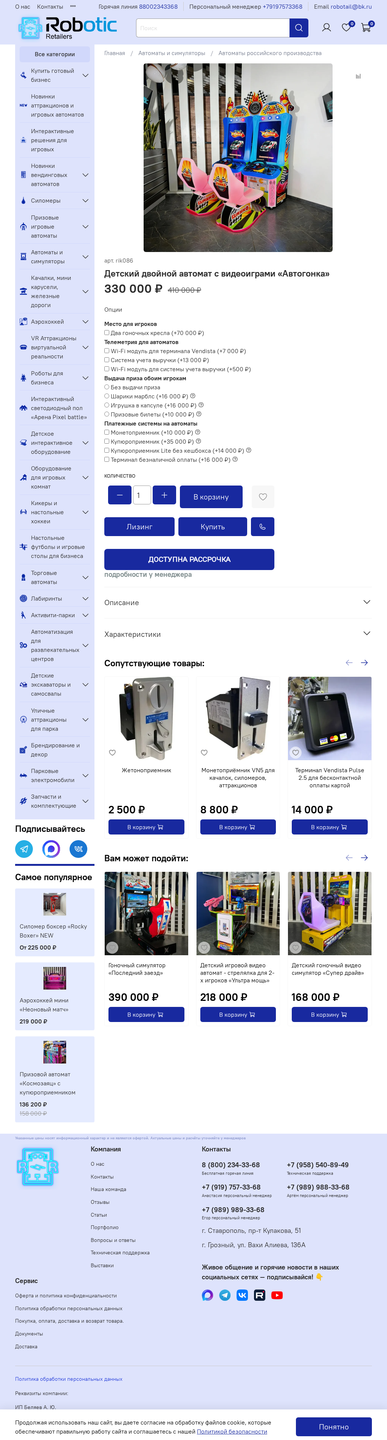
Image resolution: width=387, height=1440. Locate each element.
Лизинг (140, 526)
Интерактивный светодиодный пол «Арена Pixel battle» (59, 408)
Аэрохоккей (47, 321)
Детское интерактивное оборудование (52, 442)
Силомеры (45, 200)
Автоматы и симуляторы (171, 53)
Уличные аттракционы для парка (49, 719)
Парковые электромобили (52, 775)
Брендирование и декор (55, 749)
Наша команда (108, 1189)
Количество (119, 476)
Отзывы (100, 1202)
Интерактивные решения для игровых (52, 140)
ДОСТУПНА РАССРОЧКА (189, 559)
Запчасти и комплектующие (53, 801)
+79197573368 (282, 6)
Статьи (99, 1214)
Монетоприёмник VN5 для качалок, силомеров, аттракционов (238, 777)
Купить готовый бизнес (52, 75)
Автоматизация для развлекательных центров (54, 645)
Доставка (26, 1346)
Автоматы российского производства (270, 53)
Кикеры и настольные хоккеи (47, 512)
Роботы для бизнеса (47, 377)
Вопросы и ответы (113, 1240)
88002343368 (158, 6)
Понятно (334, 1426)
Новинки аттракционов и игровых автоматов (57, 105)
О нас (22, 6)
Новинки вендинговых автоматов (49, 174)
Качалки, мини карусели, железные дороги (51, 291)
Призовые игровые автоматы (45, 226)
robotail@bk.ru (351, 6)
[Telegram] (24, 849)
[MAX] (51, 849)
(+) (157, 333)
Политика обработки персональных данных (68, 1308)
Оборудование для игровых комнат (51, 477)
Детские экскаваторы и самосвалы (51, 684)
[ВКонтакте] (78, 849)
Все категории (55, 54)
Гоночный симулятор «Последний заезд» (137, 968)
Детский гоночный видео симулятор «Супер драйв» (328, 968)
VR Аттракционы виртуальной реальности (53, 347)
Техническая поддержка (120, 1252)
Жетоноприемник (146, 770)
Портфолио (105, 1227)
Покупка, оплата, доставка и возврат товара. (69, 1320)
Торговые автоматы (44, 577)
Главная (114, 53)
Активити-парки (53, 615)
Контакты (50, 6)
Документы (29, 1333)
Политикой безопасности (232, 1431)
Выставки (102, 1265)
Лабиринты (46, 598)
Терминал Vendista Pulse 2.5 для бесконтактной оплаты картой (329, 777)
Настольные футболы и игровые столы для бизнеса (58, 546)
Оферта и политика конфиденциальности (66, 1295)
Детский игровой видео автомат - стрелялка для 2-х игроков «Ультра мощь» (237, 972)
